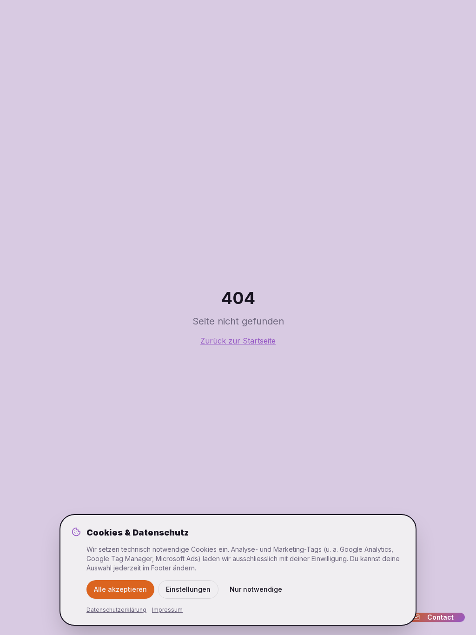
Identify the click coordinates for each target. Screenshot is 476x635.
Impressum (167, 609)
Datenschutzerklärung (116, 609)
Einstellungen (188, 589)
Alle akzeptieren (120, 589)
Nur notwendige (256, 589)
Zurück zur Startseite (238, 340)
